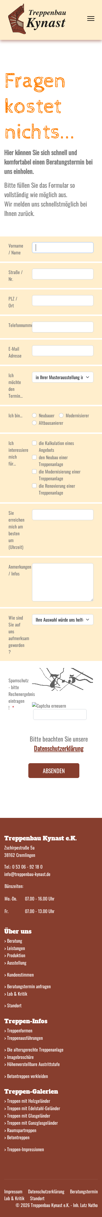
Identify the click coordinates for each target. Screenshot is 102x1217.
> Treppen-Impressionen (24, 1149)
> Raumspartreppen (20, 1130)
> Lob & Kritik (15, 993)
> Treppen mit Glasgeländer (27, 1115)
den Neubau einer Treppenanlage (53, 460)
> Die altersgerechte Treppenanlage (33, 1049)
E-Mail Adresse (15, 352)
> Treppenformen (18, 1030)
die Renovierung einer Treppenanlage (57, 489)
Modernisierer (77, 415)
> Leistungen (14, 948)
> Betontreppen (16, 1137)
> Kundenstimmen (19, 974)
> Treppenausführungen (23, 1037)
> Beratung (13, 940)
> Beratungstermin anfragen (27, 986)
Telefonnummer (18, 325)
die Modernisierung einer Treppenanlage (59, 475)
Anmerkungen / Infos (18, 570)
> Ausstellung (15, 962)
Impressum (13, 1191)
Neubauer (46, 415)
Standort (37, 1198)
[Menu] (90, 18)
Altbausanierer (51, 422)
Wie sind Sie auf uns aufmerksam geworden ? (18, 634)
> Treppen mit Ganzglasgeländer (31, 1122)
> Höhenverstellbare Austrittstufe (32, 1064)
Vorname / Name (15, 249)
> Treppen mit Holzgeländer (27, 1100)
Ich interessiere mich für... (18, 453)
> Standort (13, 1005)
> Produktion (14, 955)
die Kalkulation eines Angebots (56, 446)
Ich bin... (15, 415)
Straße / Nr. (15, 275)
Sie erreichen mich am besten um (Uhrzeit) (16, 529)
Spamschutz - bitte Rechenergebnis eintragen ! (18, 694)
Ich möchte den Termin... (15, 385)
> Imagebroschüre (19, 1056)
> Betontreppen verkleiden (26, 1076)
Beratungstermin (84, 1191)
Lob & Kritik (14, 1198)
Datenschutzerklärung (46, 1191)
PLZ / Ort (12, 302)
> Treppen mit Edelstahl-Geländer (32, 1108)
